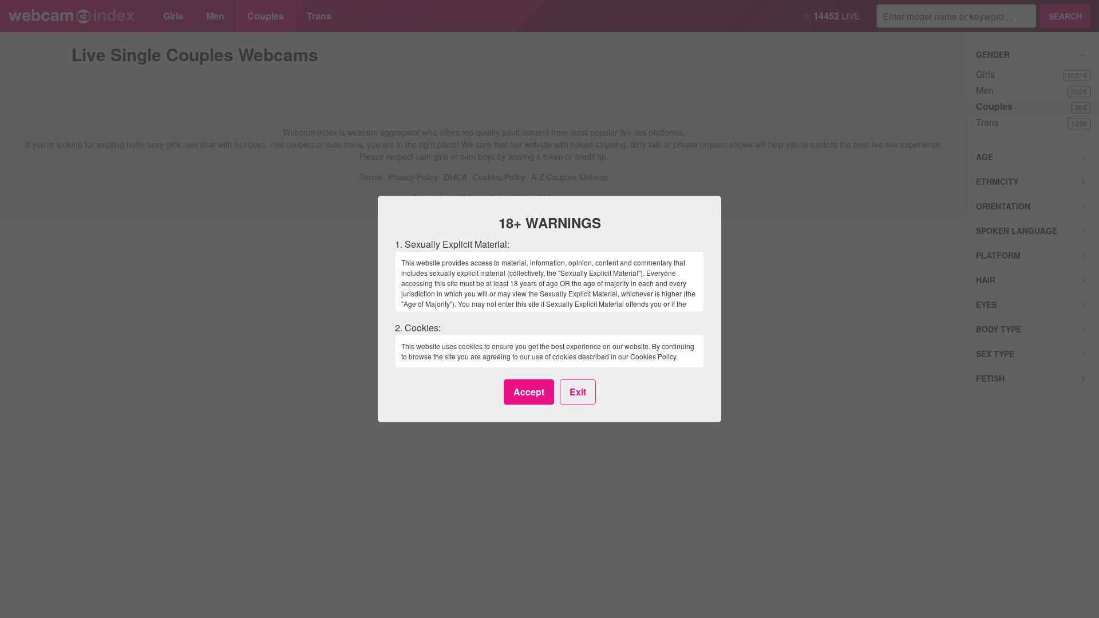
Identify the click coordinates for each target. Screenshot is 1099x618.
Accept (528, 391)
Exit (578, 391)
